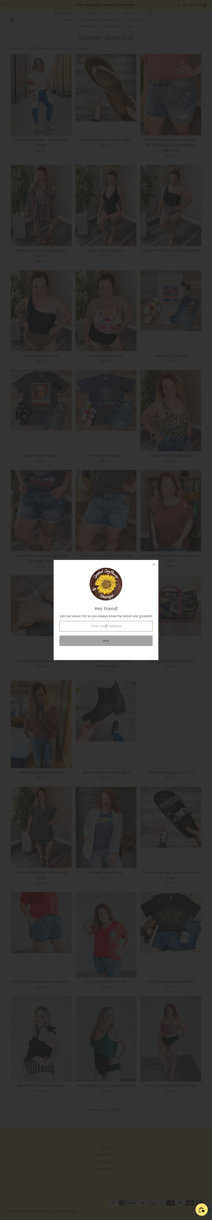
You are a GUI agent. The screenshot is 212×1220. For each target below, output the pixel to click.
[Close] (153, 564)
